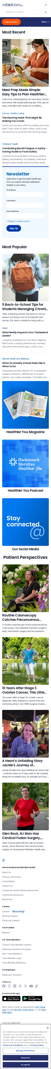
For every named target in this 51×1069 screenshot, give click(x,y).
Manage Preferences (25, 1051)
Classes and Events (11, 877)
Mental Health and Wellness (15, 358)
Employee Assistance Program (16, 949)
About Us (6, 872)
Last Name (11, 201)
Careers (6, 911)
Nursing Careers (10, 916)
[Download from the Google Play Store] (32, 998)
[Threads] (20, 986)
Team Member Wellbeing (14, 963)
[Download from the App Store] (11, 998)
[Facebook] (3, 986)
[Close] (48, 1028)
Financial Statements (11, 1023)
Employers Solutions (11, 975)
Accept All (25, 1065)
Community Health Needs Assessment (20, 890)
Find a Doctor (11, 22)
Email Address (12, 211)
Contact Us (7, 886)
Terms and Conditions (13, 1045)
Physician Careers (10, 920)
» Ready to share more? (18, 221)
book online (28, 1010)
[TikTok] (36, 986)
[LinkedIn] (14, 986)
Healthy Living (17, 113)
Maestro (6, 932)
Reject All (25, 1058)
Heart (5, 328)
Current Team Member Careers (16, 945)
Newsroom (7, 899)
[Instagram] (9, 986)
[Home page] (3, 860)
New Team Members (12, 954)
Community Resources (12, 895)
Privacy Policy (37, 1045)
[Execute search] (47, 12)
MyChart (18, 1010)
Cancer (5, 113)
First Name (11, 190)
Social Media (8, 881)
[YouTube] (31, 986)
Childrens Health (10, 144)
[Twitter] (25, 986)
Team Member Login (12, 958)
